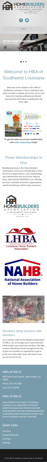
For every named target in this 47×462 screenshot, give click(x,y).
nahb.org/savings (22, 169)
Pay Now (7, 458)
